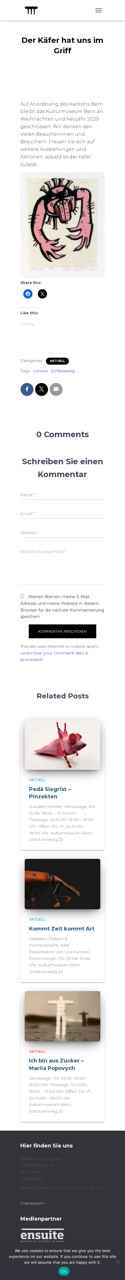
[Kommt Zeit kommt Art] (62, 883)
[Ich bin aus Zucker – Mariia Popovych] (62, 1015)
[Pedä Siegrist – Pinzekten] (62, 744)
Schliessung (63, 370)
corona (40, 370)
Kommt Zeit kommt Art (61, 929)
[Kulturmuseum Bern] (33, 10)
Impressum (32, 1203)
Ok (64, 1271)
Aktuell (57, 361)
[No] (118, 1262)
